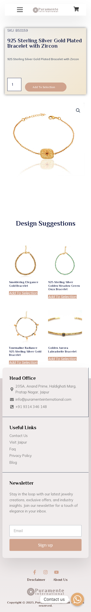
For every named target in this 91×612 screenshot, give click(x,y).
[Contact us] (77, 599)
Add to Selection (44, 87)
